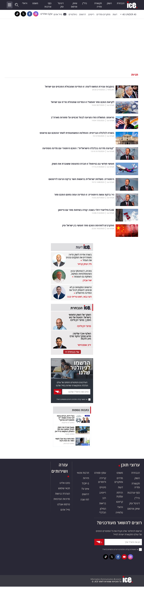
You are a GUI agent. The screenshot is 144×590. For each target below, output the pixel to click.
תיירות (86, 478)
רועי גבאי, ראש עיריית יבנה (79, 296)
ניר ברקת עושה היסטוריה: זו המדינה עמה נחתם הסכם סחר (84, 194)
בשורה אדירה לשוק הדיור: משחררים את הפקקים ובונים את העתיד (79, 257)
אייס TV (85, 488)
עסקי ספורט (100, 472)
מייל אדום (58, 14)
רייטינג (91, 14)
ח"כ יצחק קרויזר (84, 264)
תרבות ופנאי (83, 472)
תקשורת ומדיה (98, 5)
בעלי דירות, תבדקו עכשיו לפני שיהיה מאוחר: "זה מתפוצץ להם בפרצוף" (65, 418)
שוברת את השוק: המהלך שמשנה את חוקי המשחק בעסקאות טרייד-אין (64, 429)
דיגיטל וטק (61, 5)
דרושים (85, 494)
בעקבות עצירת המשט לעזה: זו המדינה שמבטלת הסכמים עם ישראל (79, 86)
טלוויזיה (119, 512)
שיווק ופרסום (74, 5)
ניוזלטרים (73, 14)
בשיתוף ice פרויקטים (68, 422)
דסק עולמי (110, 89)
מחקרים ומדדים (103, 14)
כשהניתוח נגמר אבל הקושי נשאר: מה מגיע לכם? (64, 439)
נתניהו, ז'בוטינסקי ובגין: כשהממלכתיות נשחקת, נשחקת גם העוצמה (81, 273)
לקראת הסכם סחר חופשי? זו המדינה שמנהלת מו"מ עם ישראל (82, 102)
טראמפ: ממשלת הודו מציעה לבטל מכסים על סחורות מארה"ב (82, 117)
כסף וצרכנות (47, 5)
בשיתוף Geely (69, 434)
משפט (35, 3)
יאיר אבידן (87, 280)
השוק (109, 3)
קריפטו (119, 501)
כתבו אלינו (65, 483)
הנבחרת (120, 3)
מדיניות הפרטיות (62, 499)
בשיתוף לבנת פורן (69, 443)
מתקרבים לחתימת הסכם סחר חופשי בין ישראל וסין (88, 225)
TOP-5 (85, 483)
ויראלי (24, 3)
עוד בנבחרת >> (72, 351)
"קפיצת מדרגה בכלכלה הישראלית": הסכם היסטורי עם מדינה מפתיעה (78, 148)
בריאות (102, 503)
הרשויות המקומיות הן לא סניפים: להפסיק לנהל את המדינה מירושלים (80, 290)
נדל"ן (84, 3)
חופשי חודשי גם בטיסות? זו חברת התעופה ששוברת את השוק (83, 164)
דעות (115, 14)
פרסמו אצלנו (63, 504)
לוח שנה (84, 499)
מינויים (103, 487)
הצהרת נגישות (62, 493)
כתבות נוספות (80, 410)
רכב (104, 498)
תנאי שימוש (64, 488)
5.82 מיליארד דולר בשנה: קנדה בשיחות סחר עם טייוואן (86, 210)
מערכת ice (110, 105)
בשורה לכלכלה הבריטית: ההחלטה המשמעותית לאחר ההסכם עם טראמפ (77, 133)
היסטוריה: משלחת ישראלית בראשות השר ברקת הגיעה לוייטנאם (81, 179)
